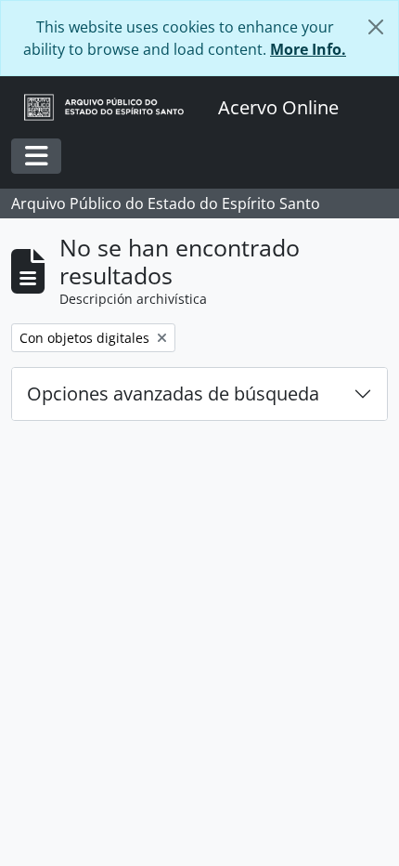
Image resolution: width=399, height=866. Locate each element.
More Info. (308, 49)
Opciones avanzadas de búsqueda (173, 393)
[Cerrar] (376, 27)
